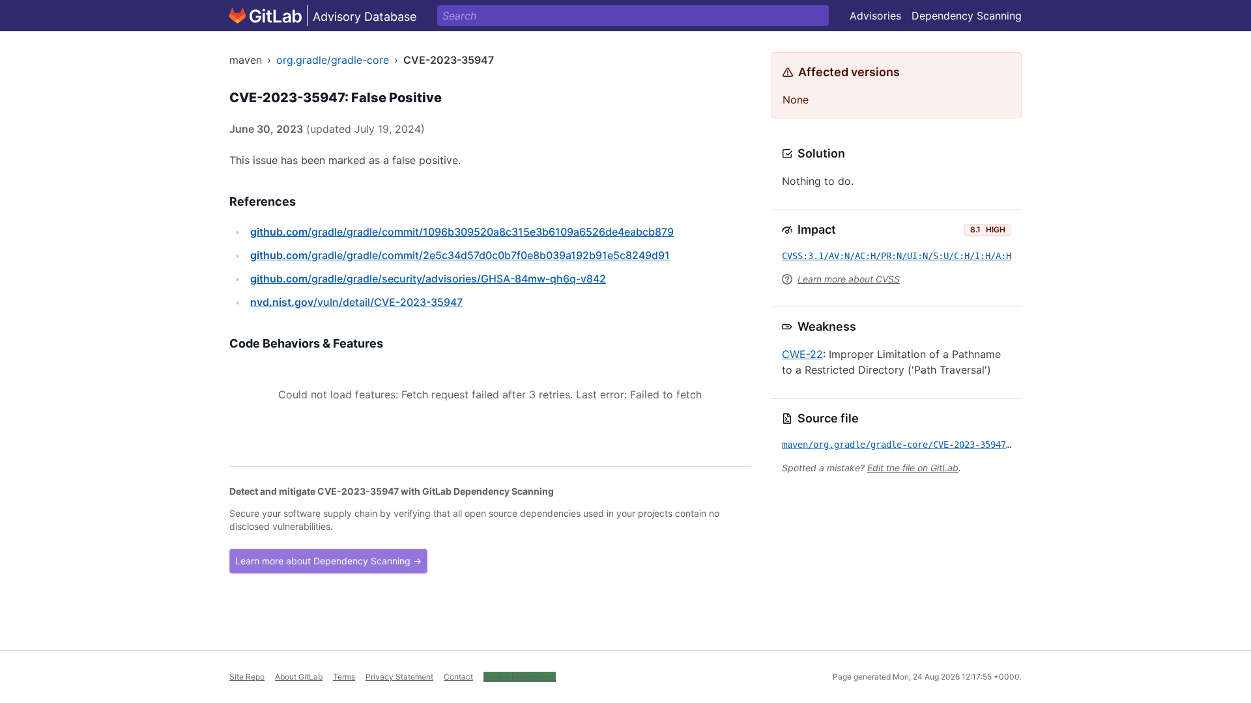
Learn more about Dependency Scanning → (328, 560)
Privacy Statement (399, 677)
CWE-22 (802, 354)
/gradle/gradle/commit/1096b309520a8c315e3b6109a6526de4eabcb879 (462, 231)
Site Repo (247, 677)
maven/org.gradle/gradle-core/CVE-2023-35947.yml (904, 444)
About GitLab (299, 677)
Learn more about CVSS (849, 278)
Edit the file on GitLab (912, 467)
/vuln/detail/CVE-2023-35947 (356, 302)
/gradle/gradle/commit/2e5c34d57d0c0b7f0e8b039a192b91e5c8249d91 (460, 255)
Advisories (875, 15)
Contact (458, 677)
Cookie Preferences (519, 677)
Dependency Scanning (967, 15)
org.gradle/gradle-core (332, 59)
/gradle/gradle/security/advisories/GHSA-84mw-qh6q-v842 (428, 278)
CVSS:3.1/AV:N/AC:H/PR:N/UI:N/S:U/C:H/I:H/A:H (896, 256)
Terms (344, 677)
